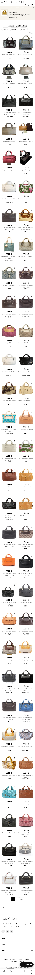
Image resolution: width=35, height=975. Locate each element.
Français (12, 959)
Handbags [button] (13, 29)
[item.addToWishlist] (14, 37)
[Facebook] (3, 931)
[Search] (25, 5)
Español (21, 961)
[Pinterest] (11, 931)
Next (21, 899)
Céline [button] (4, 29)
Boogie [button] (23, 29)
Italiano (27, 959)
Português (14, 961)
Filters (27, 964)
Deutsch (20, 959)
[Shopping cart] (32, 5)
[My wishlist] (29, 5)
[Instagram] (7, 931)
